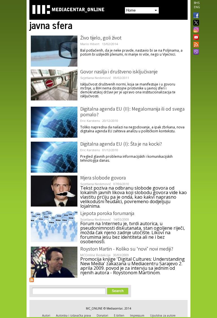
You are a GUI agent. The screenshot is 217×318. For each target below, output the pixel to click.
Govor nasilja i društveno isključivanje (119, 72)
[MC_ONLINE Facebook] (195, 16)
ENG (197, 7)
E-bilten (119, 315)
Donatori (102, 315)
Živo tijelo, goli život (100, 38)
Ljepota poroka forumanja (107, 214)
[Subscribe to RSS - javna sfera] (31, 280)
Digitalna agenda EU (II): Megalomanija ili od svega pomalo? (132, 112)
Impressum (137, 315)
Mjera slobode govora (103, 178)
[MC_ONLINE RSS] (195, 45)
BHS (196, 3)
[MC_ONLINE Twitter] (195, 23)
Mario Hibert (89, 44)
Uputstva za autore (162, 315)
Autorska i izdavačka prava (73, 315)
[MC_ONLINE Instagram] (195, 30)
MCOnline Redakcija (95, 255)
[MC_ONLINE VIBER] (195, 52)
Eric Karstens (90, 121)
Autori (46, 315)
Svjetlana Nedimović (95, 78)
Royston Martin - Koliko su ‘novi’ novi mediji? (126, 249)
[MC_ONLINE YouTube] (195, 37)
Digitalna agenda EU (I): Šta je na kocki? (121, 144)
